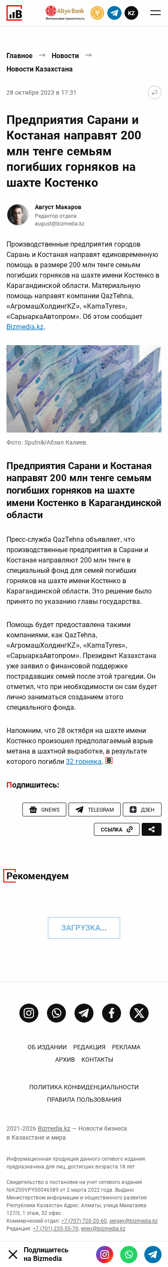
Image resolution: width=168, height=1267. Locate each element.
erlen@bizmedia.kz (103, 1229)
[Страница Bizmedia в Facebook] (111, 1013)
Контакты (97, 1060)
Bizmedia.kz (25, 327)
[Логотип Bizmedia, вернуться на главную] (14, 13)
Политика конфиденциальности (84, 1087)
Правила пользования (84, 1100)
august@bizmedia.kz (59, 224)
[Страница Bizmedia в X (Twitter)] (139, 1013)
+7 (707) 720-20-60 (84, 1221)
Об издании (47, 1047)
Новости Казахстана (39, 69)
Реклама (126, 1047)
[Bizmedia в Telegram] (153, 1254)
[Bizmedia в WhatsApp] (128, 1254)
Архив (65, 1060)
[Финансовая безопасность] (65, 13)
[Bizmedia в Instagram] (104, 1254)
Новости (65, 56)
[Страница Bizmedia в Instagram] (28, 1013)
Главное (19, 56)
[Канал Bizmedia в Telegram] (84, 1013)
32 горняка (84, 761)
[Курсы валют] (97, 13)
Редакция (89, 1047)
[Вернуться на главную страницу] (155, 92)
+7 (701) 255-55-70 (55, 1229)
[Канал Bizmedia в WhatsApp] (56, 1013)
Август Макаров (58, 207)
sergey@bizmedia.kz (133, 1221)
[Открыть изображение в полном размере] (84, 389)
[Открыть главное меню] (155, 13)
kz (131, 13)
